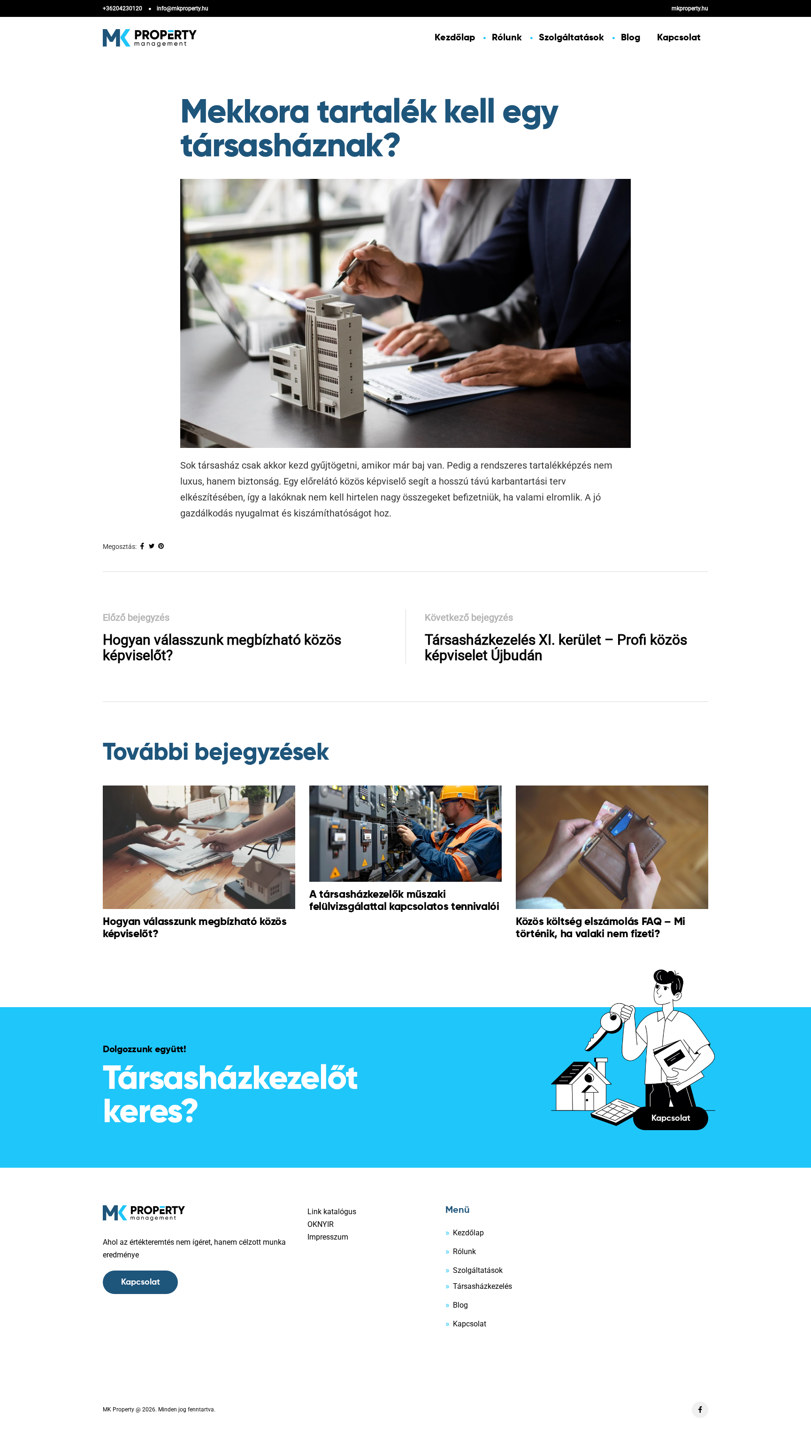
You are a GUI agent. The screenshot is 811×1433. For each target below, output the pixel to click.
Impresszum (327, 1237)
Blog (630, 38)
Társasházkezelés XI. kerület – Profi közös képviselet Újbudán (556, 647)
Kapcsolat (679, 38)
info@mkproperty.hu (182, 8)
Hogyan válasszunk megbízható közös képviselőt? (222, 647)
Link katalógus (331, 1211)
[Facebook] (700, 1410)
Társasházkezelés (482, 1286)
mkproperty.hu (690, 8)
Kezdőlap (455, 38)
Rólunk (507, 38)
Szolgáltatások (571, 38)
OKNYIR (320, 1224)
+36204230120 (122, 8)
